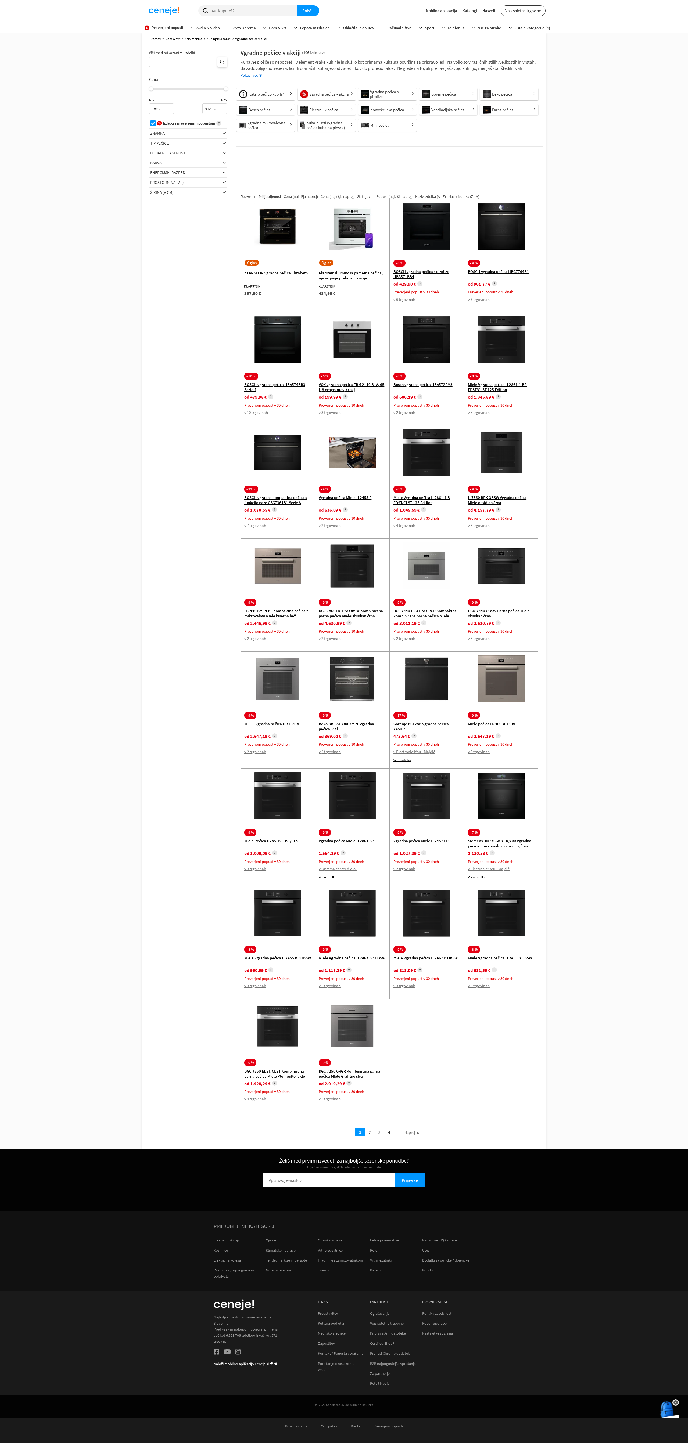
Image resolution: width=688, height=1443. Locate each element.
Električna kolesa (227, 1260)
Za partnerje (380, 1373)
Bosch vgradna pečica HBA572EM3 (423, 384)
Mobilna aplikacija (441, 10)
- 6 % (325, 376)
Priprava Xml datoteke (388, 1333)
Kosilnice (221, 1250)
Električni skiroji (226, 1240)
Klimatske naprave (281, 1250)
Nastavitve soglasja (437, 1333)
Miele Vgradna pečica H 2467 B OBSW (425, 957)
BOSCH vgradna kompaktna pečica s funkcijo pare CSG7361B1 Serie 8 (275, 500)
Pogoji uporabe (434, 1323)
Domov (155, 39)
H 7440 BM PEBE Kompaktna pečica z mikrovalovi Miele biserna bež (276, 613)
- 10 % (251, 376)
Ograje (271, 1240)
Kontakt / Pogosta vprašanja (340, 1353)
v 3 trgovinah (330, 412)
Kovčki (427, 1270)
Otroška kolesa (330, 1240)
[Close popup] (675, 1402)
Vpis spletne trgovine (523, 10)
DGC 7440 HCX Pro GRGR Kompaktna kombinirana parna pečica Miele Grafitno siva (425, 616)
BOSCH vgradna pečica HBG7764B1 (498, 271)
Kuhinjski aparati (218, 39)
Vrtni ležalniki (381, 1260)
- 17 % (400, 715)
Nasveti (488, 10)
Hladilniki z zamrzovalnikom (340, 1260)
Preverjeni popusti (388, 1426)
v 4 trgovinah (404, 525)
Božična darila (296, 1426)
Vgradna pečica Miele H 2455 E (345, 497)
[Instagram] (238, 1353)
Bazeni (375, 1270)
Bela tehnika (193, 39)
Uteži (426, 1250)
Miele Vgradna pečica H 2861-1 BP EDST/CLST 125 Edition (497, 387)
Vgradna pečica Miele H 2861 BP (346, 840)
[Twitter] (227, 1353)
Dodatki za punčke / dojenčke (445, 1260)
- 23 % (251, 489)
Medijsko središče (332, 1333)
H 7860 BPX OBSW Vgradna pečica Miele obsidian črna (497, 500)
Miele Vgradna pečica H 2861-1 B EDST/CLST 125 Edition (421, 500)
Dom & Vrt (172, 39)
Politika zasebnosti (437, 1313)
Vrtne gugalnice (330, 1250)
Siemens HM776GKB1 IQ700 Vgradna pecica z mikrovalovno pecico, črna (499, 843)
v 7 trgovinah (255, 525)
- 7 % (474, 832)
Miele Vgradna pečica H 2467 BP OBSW (352, 957)
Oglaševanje (379, 1313)
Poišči (307, 10)
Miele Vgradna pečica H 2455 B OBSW (500, 957)
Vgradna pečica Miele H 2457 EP (421, 840)
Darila (355, 1426)
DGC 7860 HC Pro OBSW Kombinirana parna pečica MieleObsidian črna (351, 613)
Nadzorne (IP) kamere (439, 1240)
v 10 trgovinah (256, 412)
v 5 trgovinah (479, 412)
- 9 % (474, 263)
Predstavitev (328, 1313)
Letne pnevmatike (384, 1240)
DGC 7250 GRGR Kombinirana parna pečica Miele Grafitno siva (349, 1074)
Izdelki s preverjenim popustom (189, 123)
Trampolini (326, 1270)
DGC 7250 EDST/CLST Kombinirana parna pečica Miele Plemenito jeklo (274, 1074)
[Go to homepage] (163, 10)
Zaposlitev (326, 1343)
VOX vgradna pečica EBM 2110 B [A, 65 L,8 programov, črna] (351, 387)
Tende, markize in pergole (286, 1260)
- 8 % (399, 263)
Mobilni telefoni (278, 1270)
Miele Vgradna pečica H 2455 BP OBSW (277, 957)
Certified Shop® (382, 1343)
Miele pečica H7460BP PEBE (492, 723)
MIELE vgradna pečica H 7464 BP (272, 723)
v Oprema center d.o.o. (338, 868)
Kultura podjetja (331, 1323)
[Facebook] (216, 1353)
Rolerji (375, 1250)
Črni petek (329, 1426)
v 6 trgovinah (404, 299)
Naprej (409, 1132)
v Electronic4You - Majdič (414, 751)
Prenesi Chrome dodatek (390, 1353)
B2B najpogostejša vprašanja (393, 1363)
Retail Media (379, 1383)
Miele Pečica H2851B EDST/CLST (272, 840)
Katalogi (470, 10)
